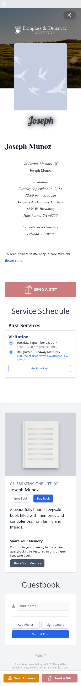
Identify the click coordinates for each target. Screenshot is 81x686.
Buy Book (43, 498)
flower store (13, 260)
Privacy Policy (29, 667)
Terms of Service (51, 667)
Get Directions (39, 368)
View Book (20, 498)
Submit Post (40, 634)
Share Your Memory (27, 563)
